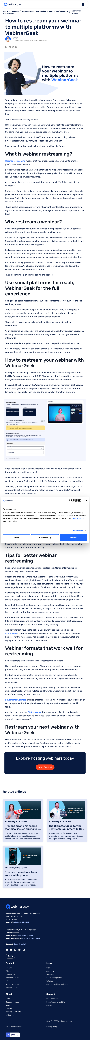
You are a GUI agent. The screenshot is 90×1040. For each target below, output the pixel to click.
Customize (43, 538)
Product (10, 963)
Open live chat (20, 944)
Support (50, 994)
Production (15, 11)
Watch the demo (12, 984)
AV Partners (10, 1015)
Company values (12, 1002)
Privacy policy (51, 1026)
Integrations (10, 974)
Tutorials (49, 981)
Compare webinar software (57, 984)
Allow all (73, 538)
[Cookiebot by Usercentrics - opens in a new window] (71, 500)
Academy (50, 971)
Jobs (7, 1005)
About (9, 994)
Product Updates (12, 978)
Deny (16, 538)
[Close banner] (86, 500)
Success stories (12, 987)
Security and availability (55, 1002)
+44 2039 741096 (25, 936)
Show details (77, 530)
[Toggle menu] (83, 4)
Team (8, 999)
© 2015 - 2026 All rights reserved (59, 1021)
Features (9, 968)
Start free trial (45, 767)
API (7, 981)
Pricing (8, 971)
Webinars (50, 974)
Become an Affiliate (13, 1012)
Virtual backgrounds (54, 978)
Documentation (52, 999)
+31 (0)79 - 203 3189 (31, 938)
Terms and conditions (14, 1026)
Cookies (49, 1005)
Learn (5, 11)
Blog (48, 968)
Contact (9, 1008)
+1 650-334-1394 (21, 922)
